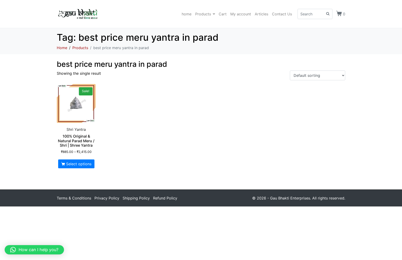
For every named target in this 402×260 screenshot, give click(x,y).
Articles (261, 14)
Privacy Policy (106, 198)
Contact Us (282, 14)
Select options (78, 164)
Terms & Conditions (74, 198)
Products (203, 14)
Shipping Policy (136, 198)
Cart (223, 14)
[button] (34, 249)
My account (240, 14)
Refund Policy (165, 198)
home (186, 14)
